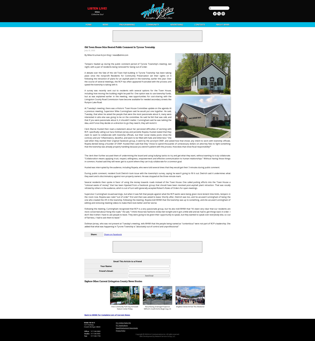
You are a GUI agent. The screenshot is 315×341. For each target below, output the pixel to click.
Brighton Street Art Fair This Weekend (190, 307)
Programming (127, 24)
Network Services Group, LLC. (165, 336)
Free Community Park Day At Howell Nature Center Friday (124, 308)
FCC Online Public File (123, 323)
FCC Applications (122, 325)
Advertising (176, 24)
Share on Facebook (113, 234)
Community (152, 24)
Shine (97, 11)
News (105, 24)
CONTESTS (199, 24)
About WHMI (222, 24)
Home (89, 24)
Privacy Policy (120, 331)
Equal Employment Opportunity (127, 328)
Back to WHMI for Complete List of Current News (107, 315)
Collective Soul (97, 14)
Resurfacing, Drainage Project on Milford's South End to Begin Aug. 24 (157, 308)
